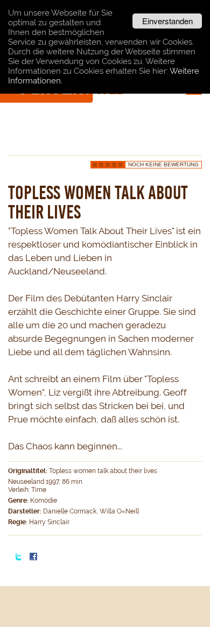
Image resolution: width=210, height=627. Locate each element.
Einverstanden (167, 20)
